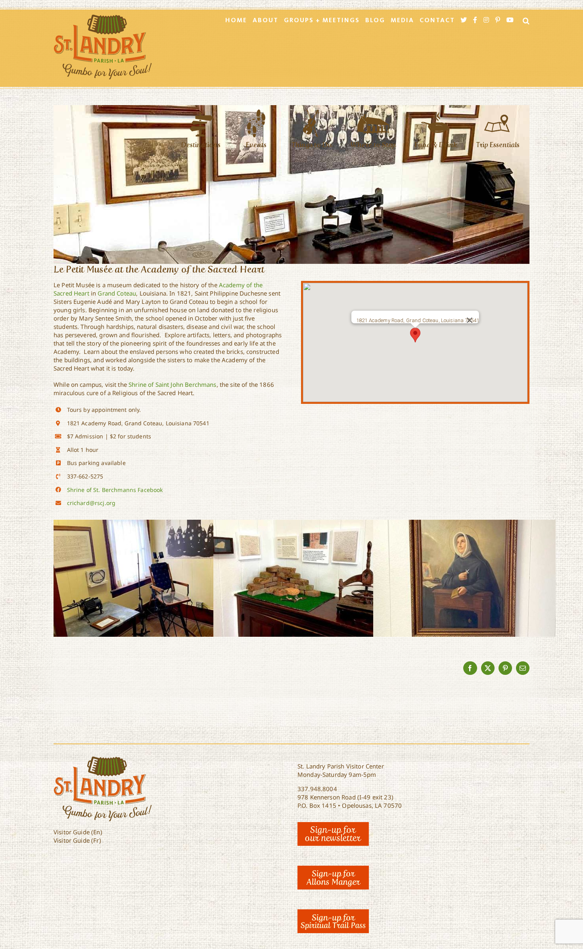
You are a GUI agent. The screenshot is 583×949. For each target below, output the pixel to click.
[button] (415, 335)
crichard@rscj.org (91, 503)
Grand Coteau (117, 293)
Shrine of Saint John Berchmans (172, 384)
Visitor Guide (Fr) (77, 840)
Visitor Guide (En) (78, 832)
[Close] (469, 320)
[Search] (523, 20)
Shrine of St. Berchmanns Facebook (115, 490)
